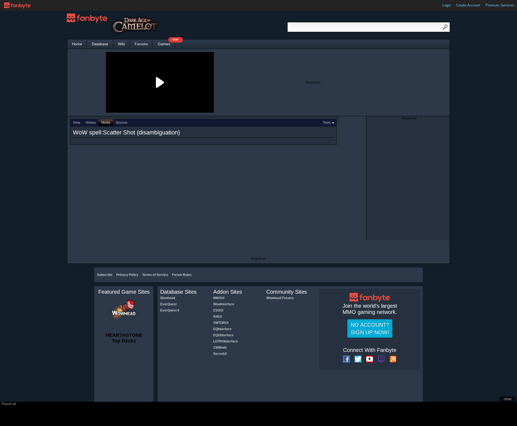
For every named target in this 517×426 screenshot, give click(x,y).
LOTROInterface (225, 341)
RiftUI (217, 316)
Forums (141, 44)
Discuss (121, 122)
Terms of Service (155, 275)
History (91, 122)
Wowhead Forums (280, 298)
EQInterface (222, 329)
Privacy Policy (127, 275)
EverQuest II (169, 310)
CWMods (220, 347)
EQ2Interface (223, 335)
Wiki (121, 44)
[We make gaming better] (17, 5)
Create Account (468, 5)
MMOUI (218, 298)
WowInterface (223, 304)
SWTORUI (220, 323)
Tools (327, 122)
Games (166, 42)
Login (446, 5)
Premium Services (499, 5)
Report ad (313, 82)
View (76, 122)
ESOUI (218, 310)
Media (105, 122)
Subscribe (105, 275)
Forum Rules (182, 275)
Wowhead (167, 298)
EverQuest (168, 304)
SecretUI (220, 354)
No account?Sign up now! (370, 328)
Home (77, 44)
